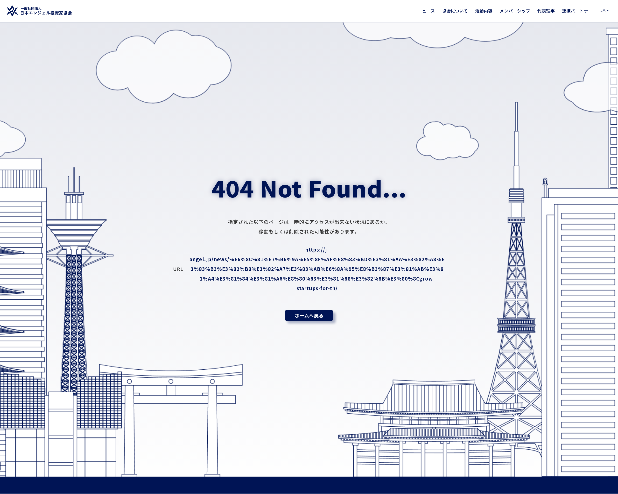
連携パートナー (577, 11)
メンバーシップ (515, 11)
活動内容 (483, 11)
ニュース (426, 11)
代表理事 (546, 11)
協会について (455, 11)
